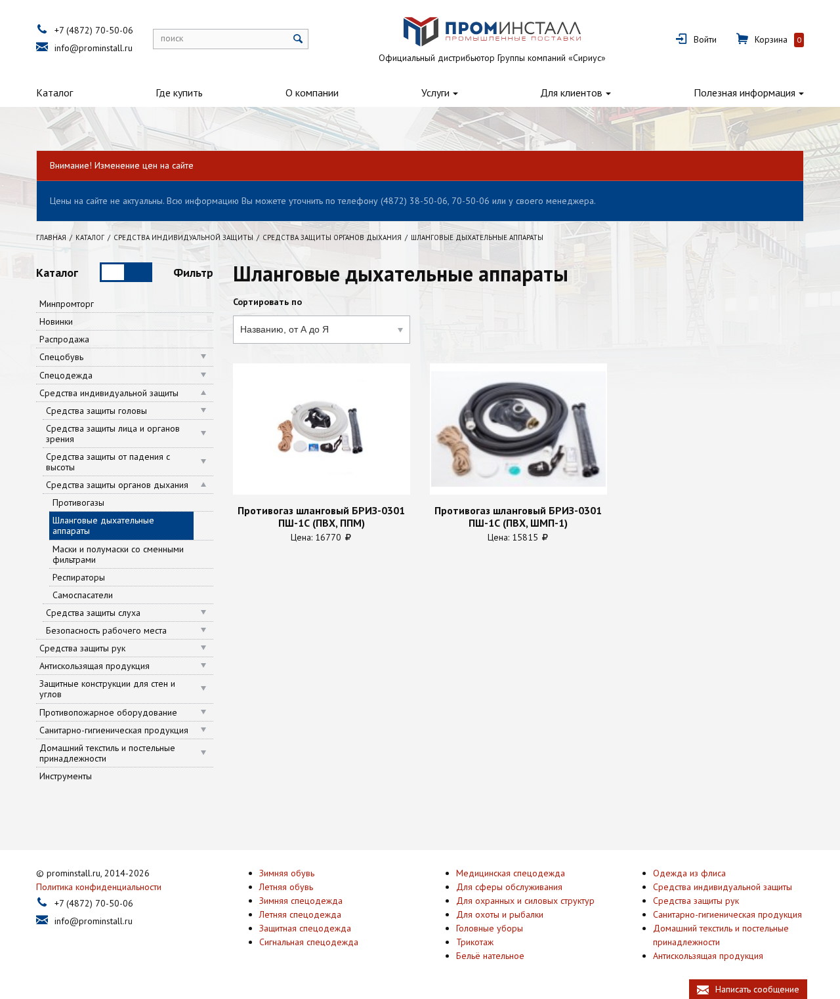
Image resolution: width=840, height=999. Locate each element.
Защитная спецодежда (305, 928)
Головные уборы (489, 928)
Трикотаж (475, 942)
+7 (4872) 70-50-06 (93, 30)
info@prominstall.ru (93, 48)
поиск (172, 38)
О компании (312, 92)
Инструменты (65, 776)
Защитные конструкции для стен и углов (107, 689)
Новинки (56, 321)
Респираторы (78, 577)
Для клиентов (571, 92)
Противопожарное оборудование (108, 712)
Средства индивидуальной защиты (108, 393)
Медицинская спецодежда (510, 873)
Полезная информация (744, 92)
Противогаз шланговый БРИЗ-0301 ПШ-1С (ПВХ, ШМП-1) (518, 516)
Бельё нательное (490, 956)
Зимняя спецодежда (301, 901)
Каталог (54, 92)
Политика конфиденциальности (98, 887)
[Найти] (298, 39)
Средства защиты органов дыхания (117, 485)
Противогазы (78, 502)
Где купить (179, 92)
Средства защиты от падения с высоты (108, 462)
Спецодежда (66, 375)
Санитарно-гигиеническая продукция (113, 730)
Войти (705, 39)
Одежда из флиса (689, 873)
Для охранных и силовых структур (525, 901)
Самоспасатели (82, 595)
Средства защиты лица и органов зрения (113, 433)
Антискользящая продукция (94, 666)
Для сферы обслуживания (509, 887)
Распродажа (64, 339)
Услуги (435, 92)
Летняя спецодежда (300, 914)
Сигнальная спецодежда (308, 942)
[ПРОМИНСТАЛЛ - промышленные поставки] (492, 32)
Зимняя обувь (286, 873)
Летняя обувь (286, 887)
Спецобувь (61, 357)
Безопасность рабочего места (106, 630)
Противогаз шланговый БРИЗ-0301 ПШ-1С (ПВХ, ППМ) (321, 516)
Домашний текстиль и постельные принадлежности (107, 753)
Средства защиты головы (96, 411)
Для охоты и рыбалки (499, 914)
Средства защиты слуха (93, 613)
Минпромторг (66, 304)
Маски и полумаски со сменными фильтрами (118, 554)
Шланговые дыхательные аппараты (103, 525)
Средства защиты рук (82, 648)
